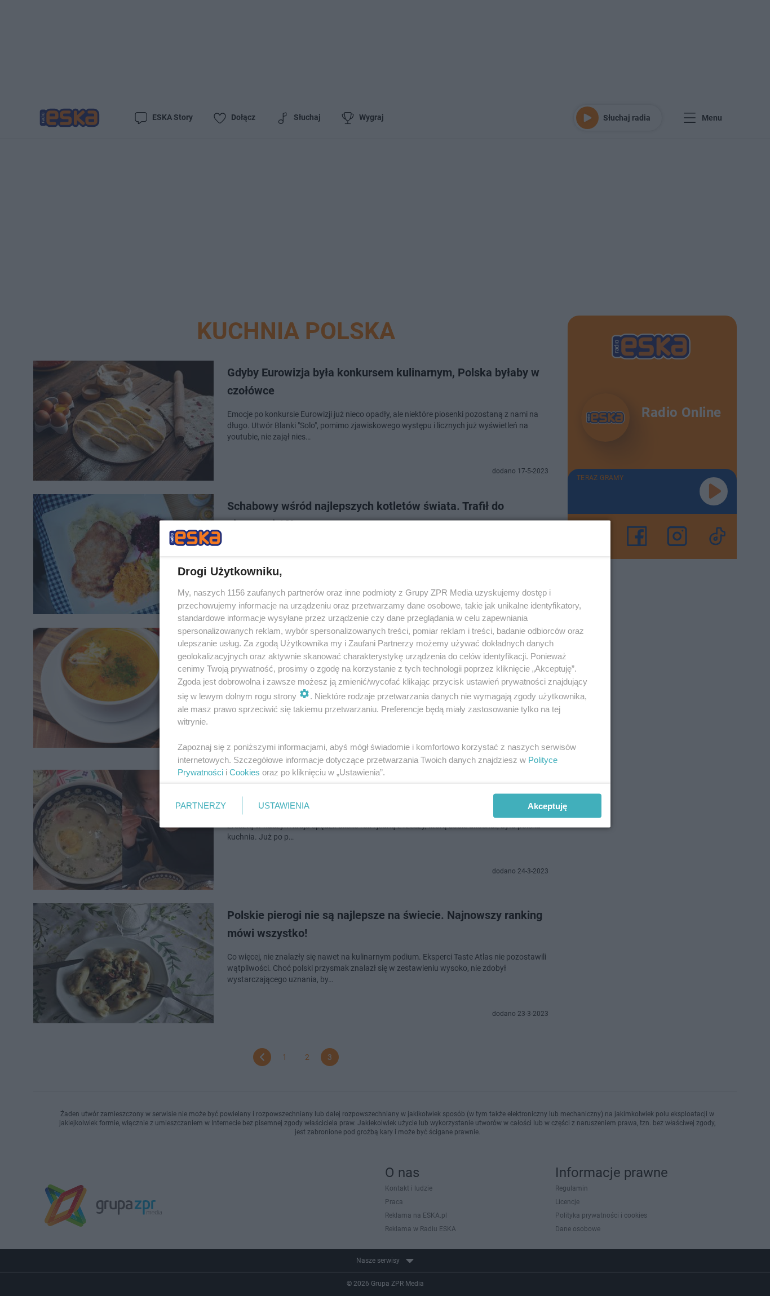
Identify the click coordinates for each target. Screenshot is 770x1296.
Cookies (244, 772)
